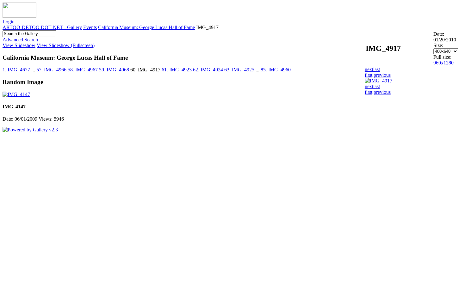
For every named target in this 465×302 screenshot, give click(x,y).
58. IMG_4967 (83, 69)
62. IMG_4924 (208, 69)
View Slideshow (19, 45)
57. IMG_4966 (52, 69)
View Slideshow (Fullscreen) (66, 45)
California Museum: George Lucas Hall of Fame (146, 27)
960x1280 (443, 62)
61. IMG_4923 (177, 69)
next (369, 69)
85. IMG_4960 (276, 69)
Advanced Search (20, 39)
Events (90, 27)
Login (9, 21)
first (368, 75)
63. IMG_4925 (240, 69)
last (376, 69)
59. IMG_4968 (114, 69)
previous (382, 75)
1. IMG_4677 (17, 69)
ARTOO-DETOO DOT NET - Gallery (42, 27)
